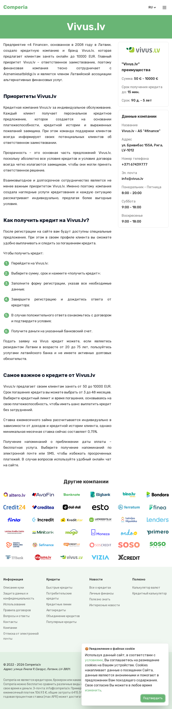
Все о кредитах (100, 587)
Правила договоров (17, 610)
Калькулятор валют (146, 587)
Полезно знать (99, 599)
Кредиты (53, 579)
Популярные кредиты (61, 622)
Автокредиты (56, 610)
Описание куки (13, 587)
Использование (14, 604)
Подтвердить (153, 698)
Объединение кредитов (63, 616)
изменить (93, 690)
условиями (94, 660)
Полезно (138, 579)
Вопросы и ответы (16, 616)
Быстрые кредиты (59, 587)
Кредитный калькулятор (149, 593)
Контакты (10, 622)
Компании (10, 628)
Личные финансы (101, 593)
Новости (96, 579)
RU (151, 7)
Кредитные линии (58, 604)
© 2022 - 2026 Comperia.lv (22, 664)
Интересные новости (104, 605)
